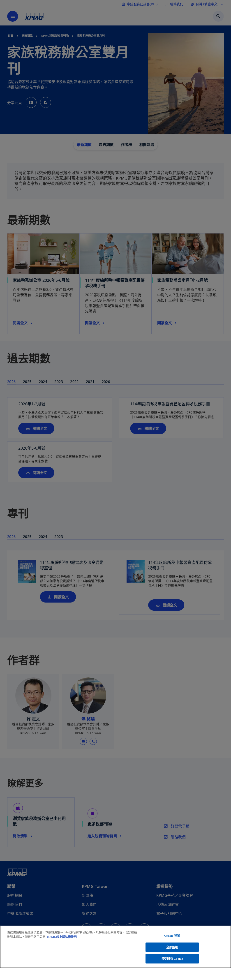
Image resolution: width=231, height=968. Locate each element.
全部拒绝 (172, 947)
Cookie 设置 (172, 935)
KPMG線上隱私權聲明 (62, 936)
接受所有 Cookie (172, 958)
